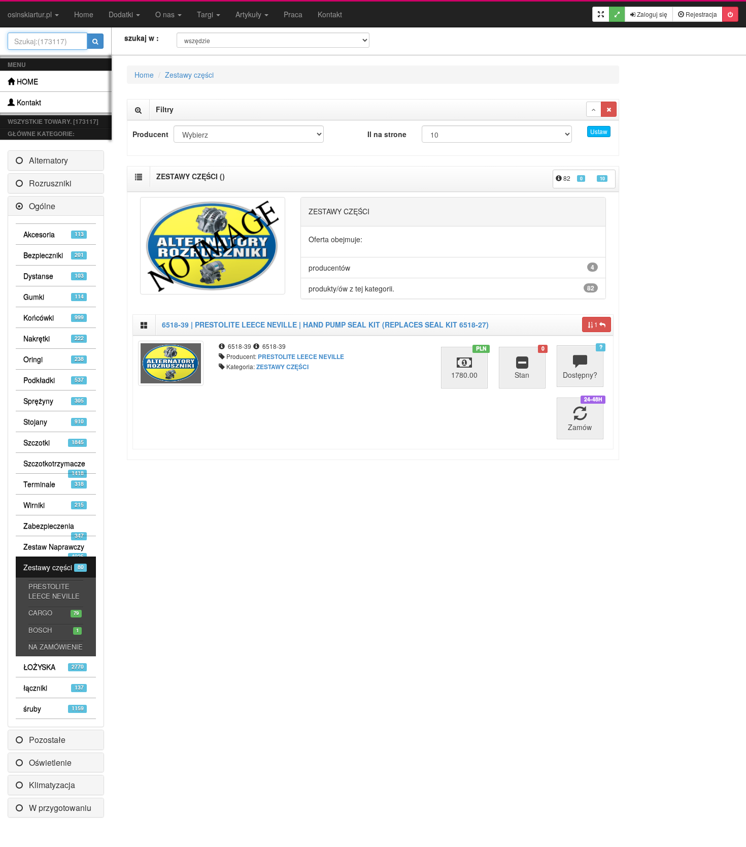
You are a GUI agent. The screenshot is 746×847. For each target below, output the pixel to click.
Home (83, 14)
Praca (293, 14)
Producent (149, 134)
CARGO (53, 612)
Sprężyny (53, 401)
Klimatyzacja (49, 785)
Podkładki (53, 380)
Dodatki (122, 14)
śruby (53, 708)
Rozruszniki (47, 183)
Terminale (53, 484)
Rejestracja (700, 14)
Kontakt (330, 14)
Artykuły (249, 14)
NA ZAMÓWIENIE (55, 646)
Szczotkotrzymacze (54, 465)
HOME (26, 81)
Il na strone (386, 134)
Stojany (53, 421)
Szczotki (53, 442)
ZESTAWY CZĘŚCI (282, 367)
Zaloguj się (651, 14)
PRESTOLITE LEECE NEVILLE (54, 591)
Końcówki (53, 317)
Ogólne (39, 206)
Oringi (53, 359)
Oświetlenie (47, 762)
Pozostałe (44, 739)
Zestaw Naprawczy (53, 549)
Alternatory (45, 160)
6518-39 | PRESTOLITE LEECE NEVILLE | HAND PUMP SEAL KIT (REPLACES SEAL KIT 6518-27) (325, 324)
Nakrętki (53, 338)
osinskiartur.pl (31, 14)
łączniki (53, 687)
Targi (206, 14)
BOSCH (53, 630)
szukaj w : (141, 37)
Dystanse (53, 276)
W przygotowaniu (57, 807)
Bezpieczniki (53, 255)
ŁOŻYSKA (53, 667)
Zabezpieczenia (53, 528)
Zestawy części (53, 567)
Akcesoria (53, 234)
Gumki (53, 296)
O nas (166, 14)
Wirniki (53, 505)
